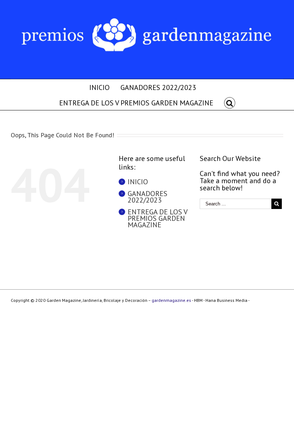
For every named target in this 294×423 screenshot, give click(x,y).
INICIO (138, 181)
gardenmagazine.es (171, 300)
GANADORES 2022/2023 (147, 197)
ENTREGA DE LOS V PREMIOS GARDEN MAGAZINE (157, 218)
